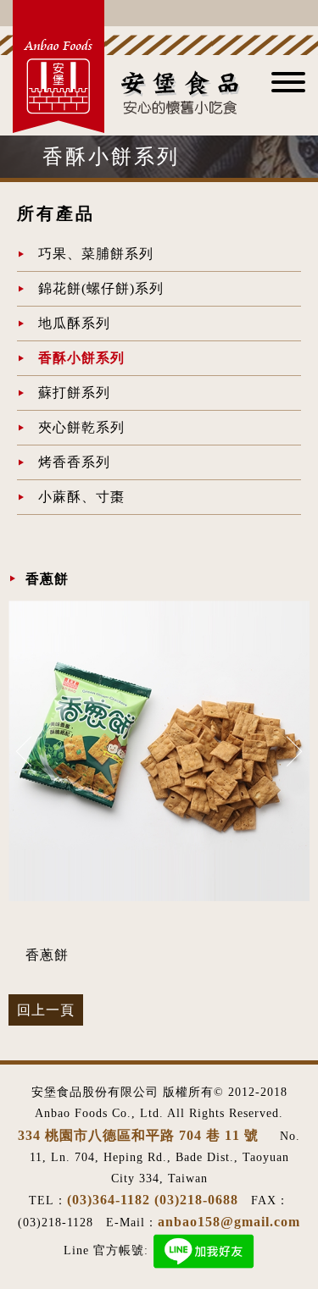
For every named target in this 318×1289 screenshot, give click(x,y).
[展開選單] (288, 87)
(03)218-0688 (196, 1199)
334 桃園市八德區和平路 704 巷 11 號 (140, 1135)
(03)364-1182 (108, 1199)
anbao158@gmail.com (229, 1221)
